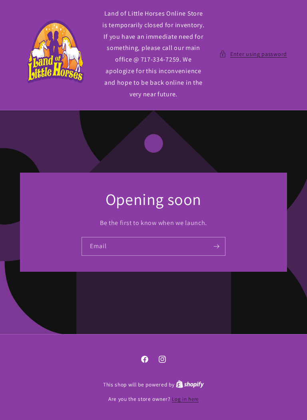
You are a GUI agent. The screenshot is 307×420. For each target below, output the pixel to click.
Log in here (185, 399)
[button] (253, 54)
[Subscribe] (216, 246)
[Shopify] (190, 384)
